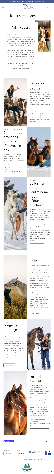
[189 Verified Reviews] (27, 473)
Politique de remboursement (45, 458)
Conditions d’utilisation (39, 459)
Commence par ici (37, 245)
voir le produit (36, 313)
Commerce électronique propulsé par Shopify (28, 458)
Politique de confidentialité (27, 459)
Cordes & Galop (16, 458)
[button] (2, 7)
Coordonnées (48, 459)
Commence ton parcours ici (39, 430)
